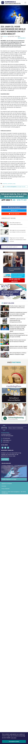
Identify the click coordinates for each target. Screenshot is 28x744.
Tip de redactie (15, 213)
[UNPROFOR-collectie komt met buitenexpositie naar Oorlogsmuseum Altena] (4, 321)
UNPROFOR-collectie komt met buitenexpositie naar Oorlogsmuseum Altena (17, 320)
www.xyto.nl (6, 442)
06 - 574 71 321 (20, 200)
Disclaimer (4, 486)
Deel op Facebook (15, 207)
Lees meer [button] (13, 737)
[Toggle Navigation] (25, 3)
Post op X (14, 210)
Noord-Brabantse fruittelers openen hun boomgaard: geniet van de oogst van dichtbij (18, 335)
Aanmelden (5, 459)
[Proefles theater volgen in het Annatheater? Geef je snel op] (4, 308)
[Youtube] (5, 447)
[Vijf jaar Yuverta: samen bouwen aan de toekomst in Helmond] (4, 342)
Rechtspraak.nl (21, 38)
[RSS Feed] (8, 447)
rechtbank (10, 183)
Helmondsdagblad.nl (10, 2)
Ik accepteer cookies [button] (14, 741)
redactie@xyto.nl (7, 440)
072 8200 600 (6, 438)
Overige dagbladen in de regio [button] (9, 479)
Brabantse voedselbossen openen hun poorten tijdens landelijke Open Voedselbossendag (18, 314)
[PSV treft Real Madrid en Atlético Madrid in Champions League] (4, 355)
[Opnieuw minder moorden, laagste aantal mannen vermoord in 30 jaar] (4, 348)
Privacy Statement (5, 488)
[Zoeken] (25, 247)
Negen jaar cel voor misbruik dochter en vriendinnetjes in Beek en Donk (18, 239)
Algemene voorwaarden (7, 483)
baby (14, 183)
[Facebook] (2, 447)
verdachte (4, 183)
